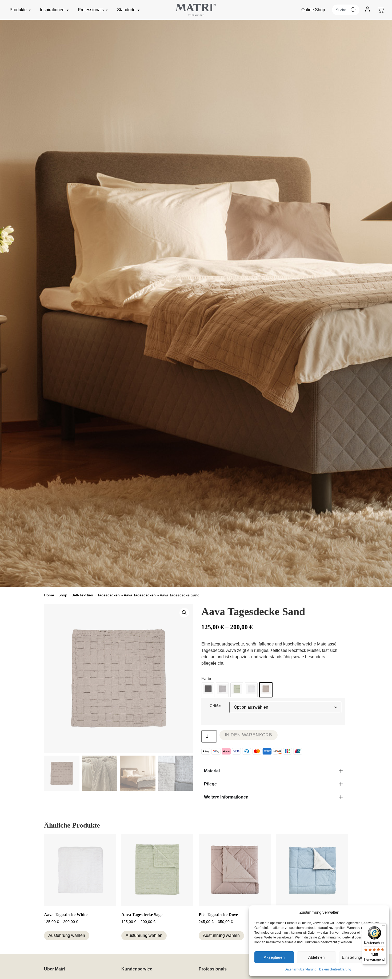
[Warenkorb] (381, 9)
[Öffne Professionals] (107, 10)
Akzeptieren (274, 957)
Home (49, 595)
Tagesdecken (108, 595)
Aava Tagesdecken (140, 595)
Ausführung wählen (66, 935)
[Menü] (383, 926)
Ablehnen (316, 957)
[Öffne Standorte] (138, 10)
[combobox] (341, 10)
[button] (184, 612)
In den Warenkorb (248, 735)
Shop (62, 595)
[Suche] (354, 10)
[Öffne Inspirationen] (67, 10)
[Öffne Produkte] (29, 10)
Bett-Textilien (82, 595)
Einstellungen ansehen (361, 957)
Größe (215, 706)
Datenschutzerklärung (301, 969)
